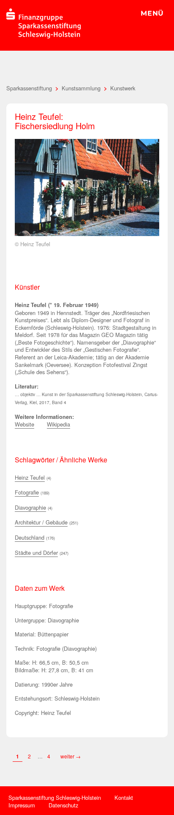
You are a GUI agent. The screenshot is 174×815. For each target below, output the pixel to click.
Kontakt (123, 797)
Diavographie (30, 507)
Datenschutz (63, 805)
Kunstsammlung (81, 88)
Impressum (21, 805)
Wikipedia (58, 424)
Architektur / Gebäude (41, 522)
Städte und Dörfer (36, 553)
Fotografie (27, 492)
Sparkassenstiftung (29, 88)
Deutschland (29, 537)
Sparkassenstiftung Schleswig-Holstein (54, 797)
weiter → (70, 756)
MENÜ (152, 13)
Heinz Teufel (30, 477)
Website (24, 424)
